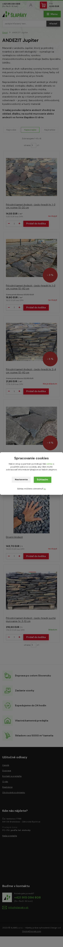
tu (45, 488)
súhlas (49, 463)
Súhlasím (42, 479)
